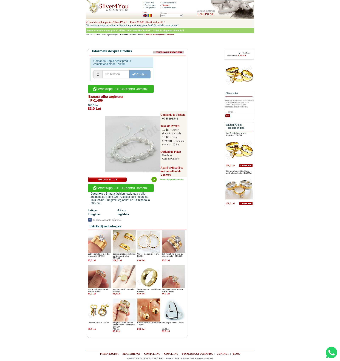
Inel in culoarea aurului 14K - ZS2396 (172, 290)
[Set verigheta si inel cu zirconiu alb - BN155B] (173, 241)
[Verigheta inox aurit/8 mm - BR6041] (148, 276)
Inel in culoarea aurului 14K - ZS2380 (98, 290)
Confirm (141, 74)
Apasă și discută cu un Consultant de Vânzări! (171, 171)
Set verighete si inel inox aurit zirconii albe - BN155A (239, 172)
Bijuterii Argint (112, 35)
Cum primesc (150, 8)
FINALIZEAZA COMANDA (197, 354)
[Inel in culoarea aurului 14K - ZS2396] (173, 276)
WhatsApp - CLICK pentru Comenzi (122, 89)
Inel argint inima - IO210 (173, 323)
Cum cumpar (150, 5)
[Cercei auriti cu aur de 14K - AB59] (148, 310)
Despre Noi (149, 3)
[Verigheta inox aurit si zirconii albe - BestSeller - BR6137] (124, 310)
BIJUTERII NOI (131, 354)
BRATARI (124, 35)
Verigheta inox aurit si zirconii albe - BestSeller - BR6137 (124, 325)
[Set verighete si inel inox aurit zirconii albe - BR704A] (124, 241)
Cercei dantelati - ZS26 (98, 323)
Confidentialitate (169, 3)
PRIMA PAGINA (109, 354)
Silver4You (100, 35)
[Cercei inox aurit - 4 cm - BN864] (148, 241)
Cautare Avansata (169, 8)
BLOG (236, 354)
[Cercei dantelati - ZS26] (99, 310)
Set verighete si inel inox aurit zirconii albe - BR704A (124, 256)
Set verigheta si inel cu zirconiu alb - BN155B (172, 255)
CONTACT (223, 354)
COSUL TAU (171, 354)
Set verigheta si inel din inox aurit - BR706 (99, 255)
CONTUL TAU (152, 354)
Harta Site (208, 358)
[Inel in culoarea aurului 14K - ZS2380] (99, 276)
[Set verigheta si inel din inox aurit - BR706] (99, 241)
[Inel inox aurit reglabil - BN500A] (124, 276)
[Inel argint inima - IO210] (173, 310)
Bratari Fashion (136, 35)
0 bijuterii (242, 55)
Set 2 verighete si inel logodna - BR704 (236, 134)
